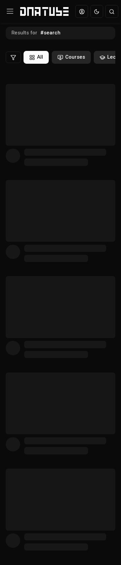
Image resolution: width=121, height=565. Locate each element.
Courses (75, 57)
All (40, 57)
